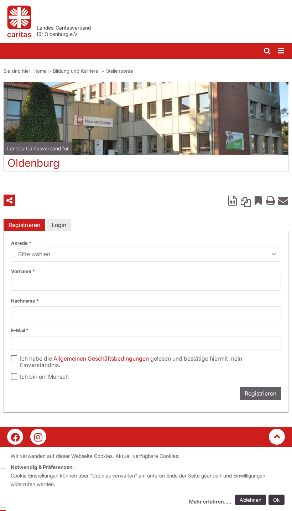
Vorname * (23, 271)
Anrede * (21, 243)
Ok (276, 500)
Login (59, 224)
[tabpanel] (146, 129)
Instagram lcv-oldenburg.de (38, 437)
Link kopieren (245, 200)
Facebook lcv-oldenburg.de (15, 437)
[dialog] (149, 480)
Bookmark (258, 200)
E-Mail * (19, 330)
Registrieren (24, 224)
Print (270, 200)
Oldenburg (33, 162)
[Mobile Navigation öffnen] (281, 51)
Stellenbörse (119, 71)
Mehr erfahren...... (211, 502)
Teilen (9, 200)
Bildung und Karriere (76, 71)
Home (39, 71)
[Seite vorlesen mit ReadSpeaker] (233, 200)
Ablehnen (250, 500)
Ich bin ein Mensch (44, 376)
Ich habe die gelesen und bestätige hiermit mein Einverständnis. (131, 361)
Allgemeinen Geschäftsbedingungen (101, 358)
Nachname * (25, 301)
